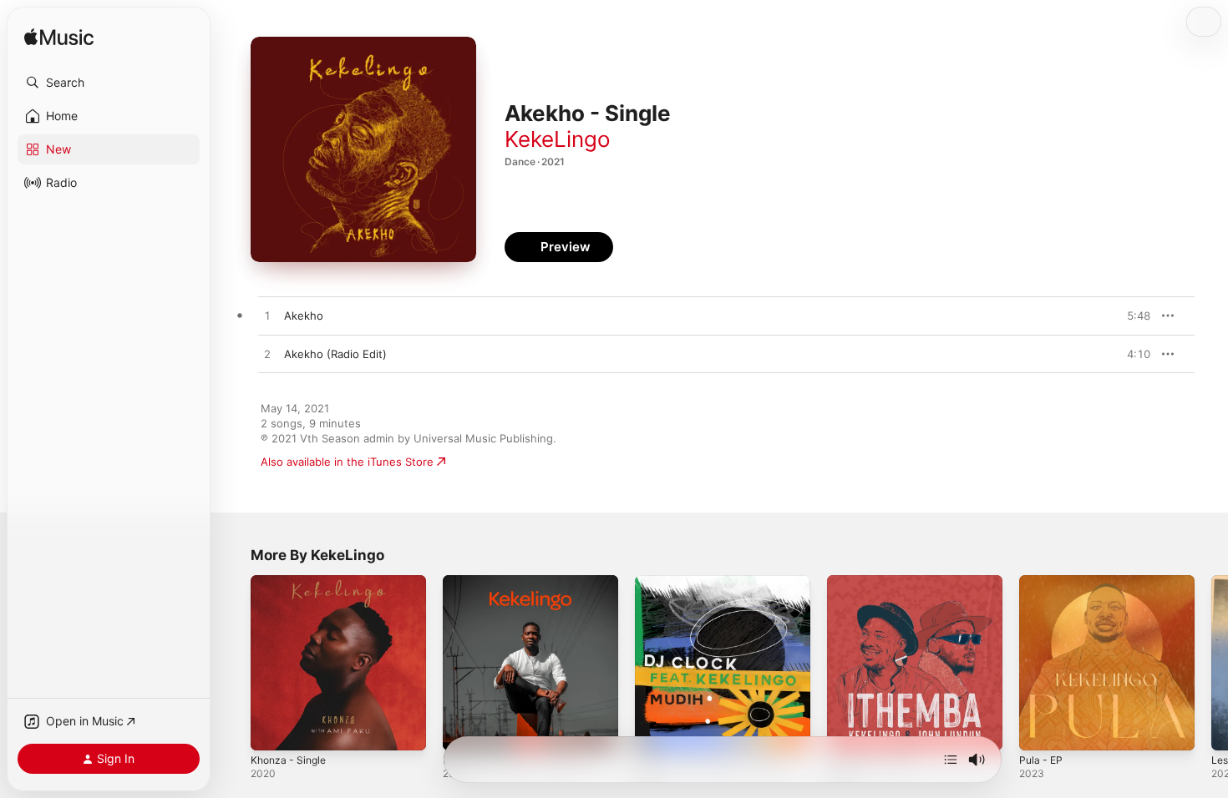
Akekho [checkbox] (303, 315)
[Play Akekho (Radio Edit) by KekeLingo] (267, 354)
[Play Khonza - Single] (271, 729)
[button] (108, 82)
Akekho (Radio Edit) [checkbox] (335, 354)
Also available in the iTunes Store (347, 461)
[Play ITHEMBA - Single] (847, 729)
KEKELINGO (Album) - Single (517, 581)
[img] (59, 38)
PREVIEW (1132, 316)
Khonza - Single (291, 581)
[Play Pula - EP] (1040, 729)
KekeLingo (558, 139)
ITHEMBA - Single (873, 581)
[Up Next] (951, 759)
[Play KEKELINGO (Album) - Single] (463, 729)
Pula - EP (1042, 581)
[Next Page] (1211, 662)
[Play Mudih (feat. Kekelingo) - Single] (655, 729)
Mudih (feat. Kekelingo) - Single (717, 581)
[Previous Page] (234, 662)
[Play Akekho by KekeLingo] (267, 316)
